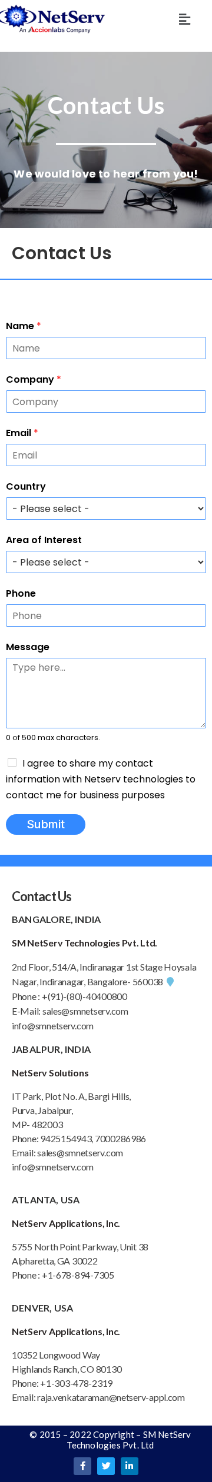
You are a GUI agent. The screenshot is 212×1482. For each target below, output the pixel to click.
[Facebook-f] (82, 1466)
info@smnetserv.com (53, 1025)
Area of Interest (44, 540)
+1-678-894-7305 (78, 1274)
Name (23, 326)
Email (22, 433)
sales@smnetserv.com (85, 1010)
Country (26, 486)
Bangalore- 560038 (125, 981)
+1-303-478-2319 (76, 1383)
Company (33, 379)
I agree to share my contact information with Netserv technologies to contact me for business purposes (101, 779)
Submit (45, 824)
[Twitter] (106, 1466)
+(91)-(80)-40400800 (84, 996)
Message (27, 647)
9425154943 (64, 1138)
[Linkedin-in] (129, 1466)
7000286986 (120, 1138)
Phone (21, 593)
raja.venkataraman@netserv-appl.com (111, 1397)
